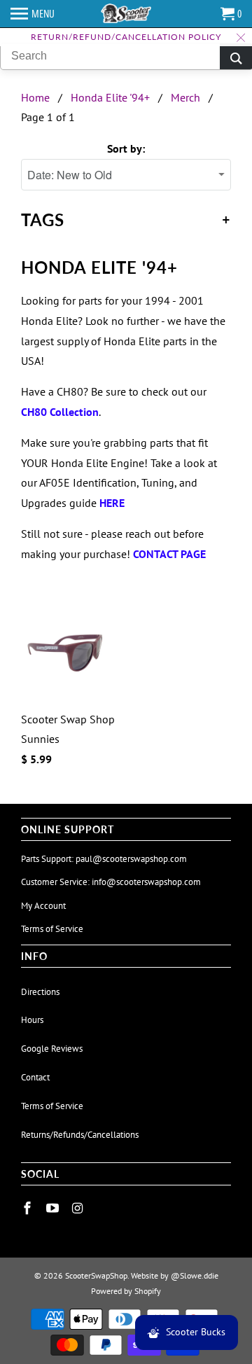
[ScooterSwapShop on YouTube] (54, 1208)
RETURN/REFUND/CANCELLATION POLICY (126, 37)
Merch (185, 97)
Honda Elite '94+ (110, 97)
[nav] (32, 14)
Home (35, 97)
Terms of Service (52, 929)
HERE (112, 503)
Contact (35, 1077)
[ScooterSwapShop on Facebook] (28, 1208)
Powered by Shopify (126, 1291)
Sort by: (126, 148)
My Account (43, 906)
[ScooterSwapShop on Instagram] (79, 1208)
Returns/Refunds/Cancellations (80, 1135)
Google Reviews (52, 1049)
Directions (40, 992)
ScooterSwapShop (96, 1275)
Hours (32, 1020)
